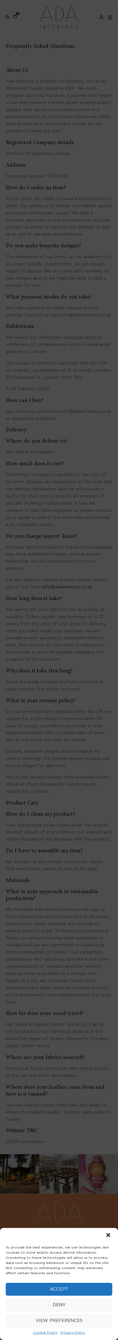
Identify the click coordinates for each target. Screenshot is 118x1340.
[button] (108, 1235)
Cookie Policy (45, 1332)
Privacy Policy (72, 1332)
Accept (59, 1289)
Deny (59, 1305)
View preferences (59, 1321)
